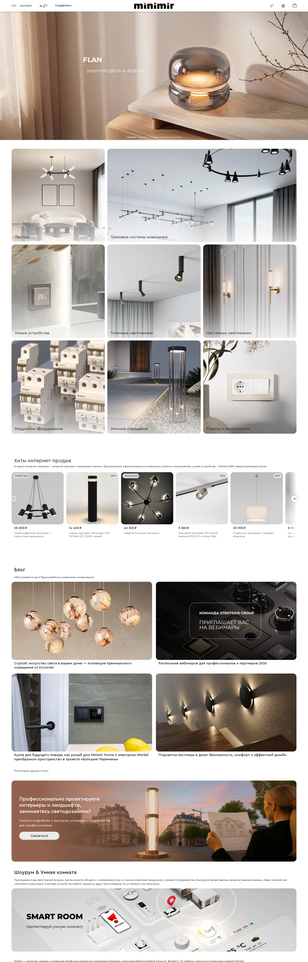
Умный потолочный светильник (32, 533)
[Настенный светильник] (257, 498)
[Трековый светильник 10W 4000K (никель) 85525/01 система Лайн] (92, 498)
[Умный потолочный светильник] (38, 498)
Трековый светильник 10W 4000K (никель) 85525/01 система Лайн (88, 534)
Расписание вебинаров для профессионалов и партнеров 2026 (212, 663)
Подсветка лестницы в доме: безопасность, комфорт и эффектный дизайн (222, 755)
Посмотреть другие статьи (31, 771)
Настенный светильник (246, 533)
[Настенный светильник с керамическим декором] (202, 498)
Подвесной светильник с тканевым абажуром (144, 534)
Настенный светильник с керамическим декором (201, 534)
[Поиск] (272, 6)
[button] (13, 498)
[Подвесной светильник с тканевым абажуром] (147, 498)
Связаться (39, 835)
